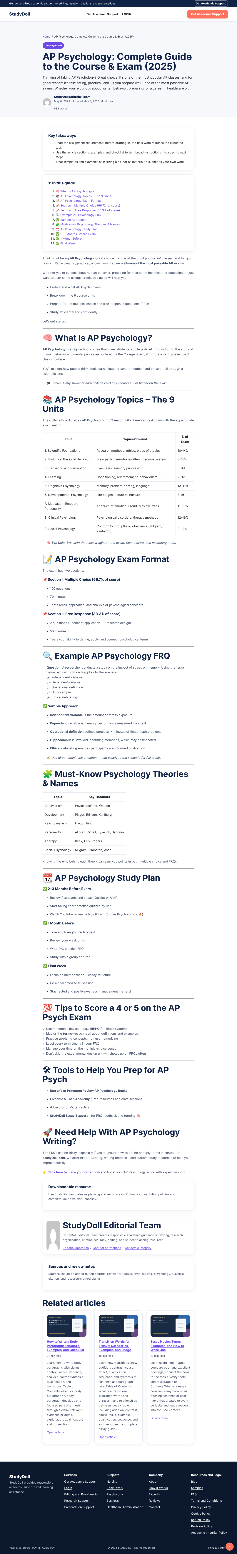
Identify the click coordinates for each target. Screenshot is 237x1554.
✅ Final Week (65, 243)
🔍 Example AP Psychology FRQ (78, 215)
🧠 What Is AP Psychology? (75, 191)
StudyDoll (19, 14)
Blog (194, 1481)
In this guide (63, 183)
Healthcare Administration (125, 1507)
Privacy (212, 1547)
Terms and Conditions (206, 1500)
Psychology (115, 1494)
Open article (55, 1432)
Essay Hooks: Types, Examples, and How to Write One (167, 1346)
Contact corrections (107, 1248)
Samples (197, 1488)
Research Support (76, 1500)
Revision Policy (201, 1526)
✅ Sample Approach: (71, 219)
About (153, 1481)
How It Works (158, 1488)
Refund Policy (200, 1520)
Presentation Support (79, 1507)
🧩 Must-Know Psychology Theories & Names (88, 224)
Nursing (112, 1481)
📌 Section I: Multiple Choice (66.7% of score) (88, 205)
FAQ (194, 1494)
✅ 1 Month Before (69, 238)
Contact (154, 1507)
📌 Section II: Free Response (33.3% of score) (88, 210)
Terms (224, 1547)
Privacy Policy (201, 1507)
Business (113, 1500)
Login (68, 1488)
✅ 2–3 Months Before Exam (76, 234)
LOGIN (126, 14)
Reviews (154, 1500)
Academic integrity (138, 1248)
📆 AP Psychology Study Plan (76, 229)
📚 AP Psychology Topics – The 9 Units (83, 196)
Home (46, 36)
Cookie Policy (201, 1513)
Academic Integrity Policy (209, 1532)
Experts (154, 1494)
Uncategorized (53, 45)
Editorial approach (76, 1248)
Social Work (115, 1488)
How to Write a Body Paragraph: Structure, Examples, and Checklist (65, 1346)
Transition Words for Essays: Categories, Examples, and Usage (115, 1346)
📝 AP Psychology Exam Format (78, 200)
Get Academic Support (211, 3)
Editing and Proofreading (81, 1494)
